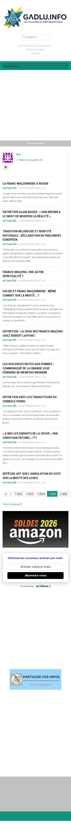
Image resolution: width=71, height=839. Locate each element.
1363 (30, 494)
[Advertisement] (35, 105)
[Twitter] (6, 167)
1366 (63, 494)
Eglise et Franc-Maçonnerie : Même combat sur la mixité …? (29, 293)
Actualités (9, 188)
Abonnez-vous (35, 575)
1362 (18, 494)
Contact (35, 53)
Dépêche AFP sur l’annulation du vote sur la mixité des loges (32, 476)
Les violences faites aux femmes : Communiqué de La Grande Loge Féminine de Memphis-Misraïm (28, 368)
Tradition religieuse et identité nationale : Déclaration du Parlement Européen (32, 235)
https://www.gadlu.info (31, 159)
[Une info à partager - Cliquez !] (35, 679)
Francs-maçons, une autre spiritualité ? (23, 274)
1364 (41, 494)
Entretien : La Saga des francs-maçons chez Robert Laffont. (33, 333)
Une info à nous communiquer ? (35, 45)
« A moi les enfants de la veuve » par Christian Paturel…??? (30, 435)
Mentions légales (35, 49)
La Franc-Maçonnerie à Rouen (25, 183)
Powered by (27, 586)
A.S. (18, 154)
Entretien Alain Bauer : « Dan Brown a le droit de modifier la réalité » (32, 214)
